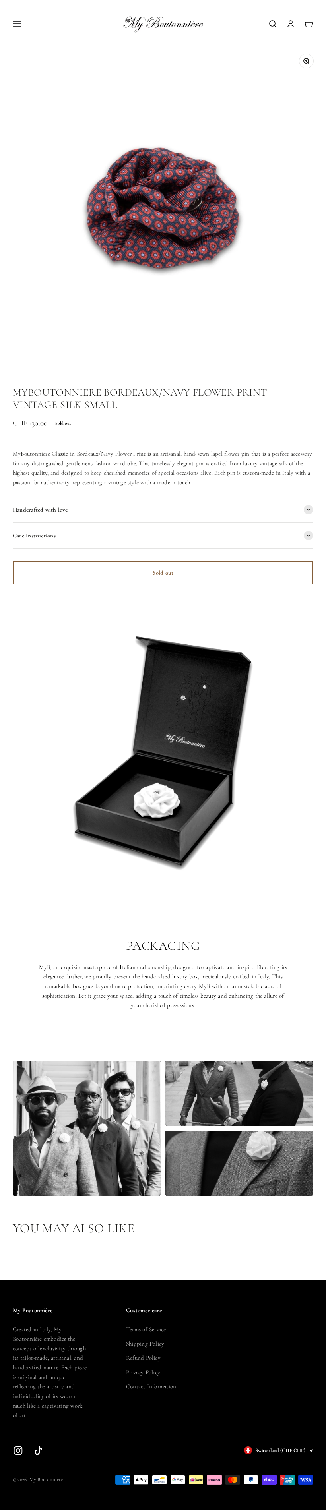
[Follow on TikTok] (38, 1450)
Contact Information (151, 1386)
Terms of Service (146, 1329)
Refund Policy (143, 1357)
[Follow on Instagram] (18, 1450)
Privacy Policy (143, 1372)
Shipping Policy (145, 1343)
